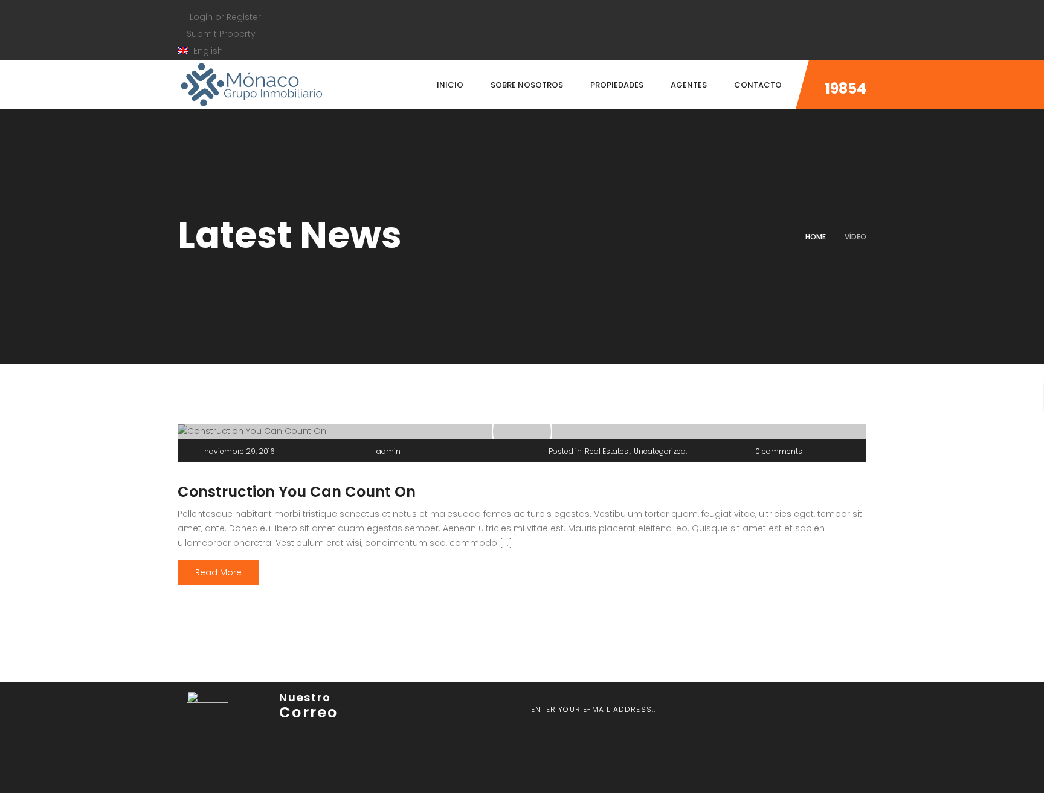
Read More (218, 572)
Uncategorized (660, 451)
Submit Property (220, 34)
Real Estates (606, 451)
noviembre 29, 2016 (239, 451)
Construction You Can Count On (297, 492)
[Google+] (228, 4)
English (206, 51)
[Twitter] (204, 4)
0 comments (778, 451)
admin (388, 451)
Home (815, 236)
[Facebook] (181, 4)
